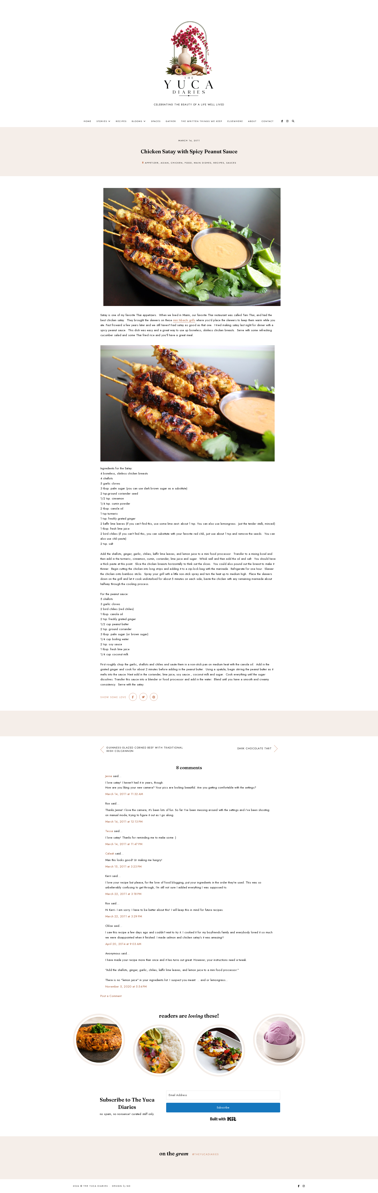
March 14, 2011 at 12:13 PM (124, 821)
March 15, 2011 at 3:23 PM (123, 866)
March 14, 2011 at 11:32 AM (124, 794)
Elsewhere (235, 121)
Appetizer (152, 162)
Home (87, 121)
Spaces (156, 121)
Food (188, 162)
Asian (165, 162)
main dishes (202, 162)
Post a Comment (110, 996)
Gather (171, 121)
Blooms (137, 121)
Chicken (177, 162)
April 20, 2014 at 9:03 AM (123, 944)
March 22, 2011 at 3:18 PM (123, 894)
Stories (101, 121)
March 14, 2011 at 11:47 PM (123, 844)
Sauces (231, 162)
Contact (268, 121)
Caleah (109, 853)
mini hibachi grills (184, 320)
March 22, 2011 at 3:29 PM (123, 916)
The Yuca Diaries (95, 1185)
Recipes (121, 121)
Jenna (108, 776)
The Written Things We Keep (201, 121)
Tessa (109, 831)
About (252, 121)
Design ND (121, 1186)
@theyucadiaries (205, 1154)
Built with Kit (223, 1118)
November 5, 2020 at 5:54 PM (126, 986)
